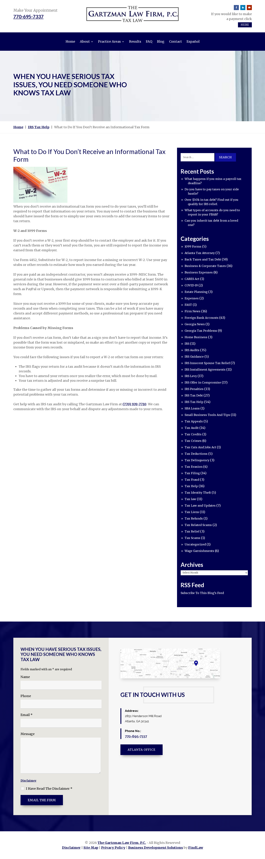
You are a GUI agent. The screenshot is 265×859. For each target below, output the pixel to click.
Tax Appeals (194, 421)
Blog (160, 41)
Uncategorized (195, 544)
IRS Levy (191, 376)
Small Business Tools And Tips (207, 415)
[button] (261, 833)
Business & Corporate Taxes (205, 266)
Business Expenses (199, 272)
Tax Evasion (193, 466)
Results (135, 41)
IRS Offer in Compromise (203, 382)
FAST (188, 305)
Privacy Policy (113, 848)
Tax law (190, 499)
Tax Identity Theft (198, 492)
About (85, 41)
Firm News (192, 311)
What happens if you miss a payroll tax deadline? (213, 181)
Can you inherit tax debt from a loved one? (211, 223)
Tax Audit (192, 428)
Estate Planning (196, 292)
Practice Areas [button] (109, 41)
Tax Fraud (192, 479)
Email (27, 715)
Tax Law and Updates (200, 505)
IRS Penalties (194, 389)
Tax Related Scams (198, 525)
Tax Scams (192, 538)
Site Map (90, 848)
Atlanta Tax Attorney (200, 253)
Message (28, 734)
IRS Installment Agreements (205, 369)
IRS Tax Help (194, 402)
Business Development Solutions (155, 848)
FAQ (149, 41)
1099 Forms (193, 246)
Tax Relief (192, 531)
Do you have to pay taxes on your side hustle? (212, 191)
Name (25, 677)
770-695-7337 (28, 16)
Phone (26, 696)
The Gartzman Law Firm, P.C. (122, 843)
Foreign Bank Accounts (201, 317)
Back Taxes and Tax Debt (203, 259)
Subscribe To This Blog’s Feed (202, 593)
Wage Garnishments (199, 551)
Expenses (192, 298)
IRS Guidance (194, 356)
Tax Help (191, 486)
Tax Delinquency (197, 460)
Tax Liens (192, 512)
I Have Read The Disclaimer (49, 788)
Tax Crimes (193, 441)
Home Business (196, 337)
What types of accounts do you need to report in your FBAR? (212, 212)
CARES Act (192, 279)
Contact (175, 41)
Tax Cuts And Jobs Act (200, 447)
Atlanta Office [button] (141, 749)
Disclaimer (28, 780)
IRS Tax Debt (194, 395)
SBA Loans (192, 408)
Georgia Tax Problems (201, 330)
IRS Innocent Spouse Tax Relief (207, 363)
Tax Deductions (196, 453)
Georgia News (195, 324)
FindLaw (195, 848)
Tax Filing (192, 473)
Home (70, 41)
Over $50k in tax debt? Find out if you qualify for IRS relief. (211, 202)
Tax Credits (193, 434)
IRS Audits (192, 350)
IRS (187, 343)
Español (193, 41)
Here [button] (245, 24)
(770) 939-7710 (134, 404)
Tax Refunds (194, 518)
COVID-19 (191, 285)
